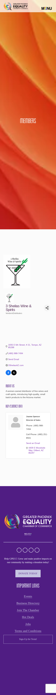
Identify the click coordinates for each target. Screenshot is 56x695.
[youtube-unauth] (31, 550)
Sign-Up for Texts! (28, 639)
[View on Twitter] (14, 374)
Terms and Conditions (28, 630)
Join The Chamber (28, 610)
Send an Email (33, 443)
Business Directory (28, 603)
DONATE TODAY (28, 573)
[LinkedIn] (37, 550)
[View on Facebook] (8, 374)
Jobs (28, 624)
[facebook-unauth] (25, 550)
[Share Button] (47, 308)
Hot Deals (28, 617)
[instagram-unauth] (19, 550)
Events (28, 596)
